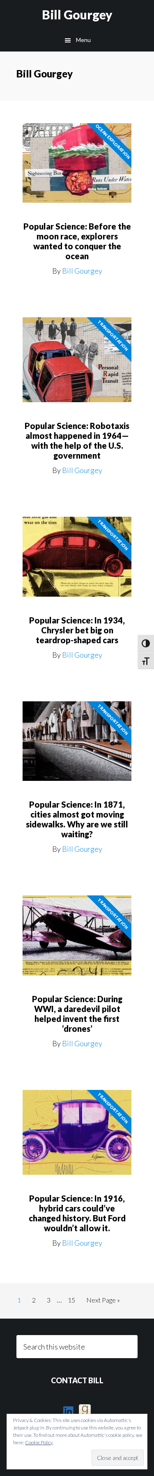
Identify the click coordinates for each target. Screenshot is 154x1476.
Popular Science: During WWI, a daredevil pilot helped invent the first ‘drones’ (77, 1013)
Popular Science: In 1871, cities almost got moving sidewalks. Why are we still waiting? (77, 819)
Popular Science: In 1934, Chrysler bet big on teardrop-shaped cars (77, 630)
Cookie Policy (39, 1442)
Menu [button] (83, 39)
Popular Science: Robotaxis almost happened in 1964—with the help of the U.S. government (77, 440)
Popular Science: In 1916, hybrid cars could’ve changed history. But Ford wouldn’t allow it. (77, 1213)
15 (73, 1300)
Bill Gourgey (77, 14)
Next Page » (103, 1302)
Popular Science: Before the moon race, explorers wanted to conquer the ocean (77, 241)
